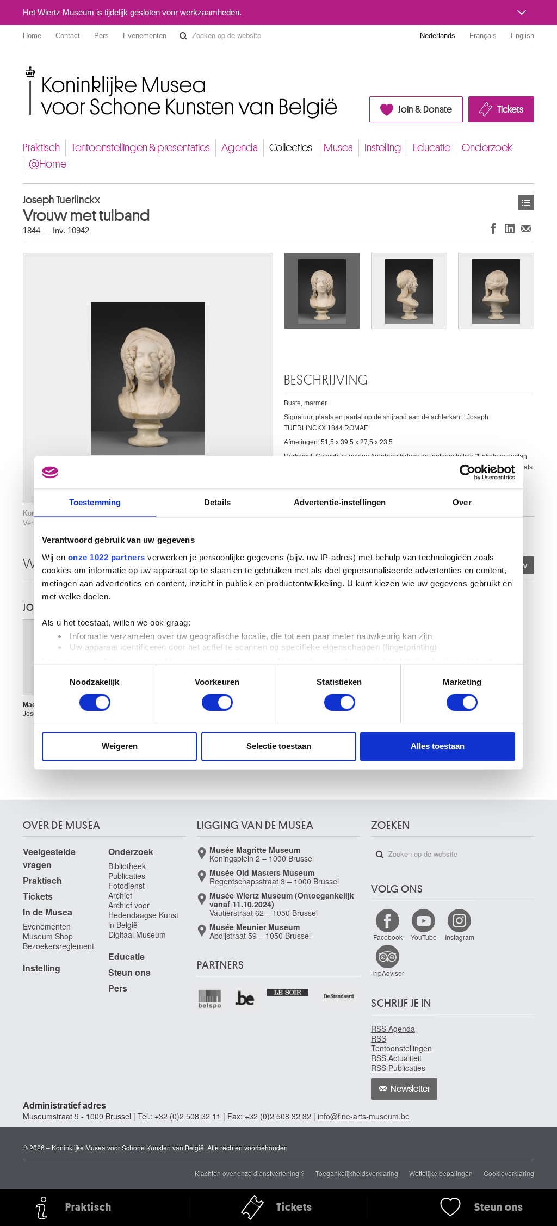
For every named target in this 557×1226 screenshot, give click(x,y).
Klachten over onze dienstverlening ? (250, 1173)
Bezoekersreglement (58, 946)
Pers (101, 36)
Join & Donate (425, 109)
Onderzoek (487, 147)
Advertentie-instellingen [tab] (340, 502)
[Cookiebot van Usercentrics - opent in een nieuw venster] (467, 472)
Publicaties (126, 876)
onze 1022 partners (106, 557)
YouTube (424, 937)
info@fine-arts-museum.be (364, 1116)
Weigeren (120, 746)
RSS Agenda (393, 1028)
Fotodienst (126, 885)
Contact (67, 36)
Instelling (382, 147)
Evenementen (144, 36)
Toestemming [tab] (95, 502)
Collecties (290, 147)
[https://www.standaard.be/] (339, 996)
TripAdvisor (387, 972)
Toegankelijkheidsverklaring (356, 1173)
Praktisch (41, 147)
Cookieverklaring (509, 1173)
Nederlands (437, 36)
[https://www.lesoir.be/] (288, 991)
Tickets (510, 109)
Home (32, 36)
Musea (338, 147)
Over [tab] (462, 502)
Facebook (388, 937)
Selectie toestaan (278, 746)
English (522, 36)
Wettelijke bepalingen (441, 1173)
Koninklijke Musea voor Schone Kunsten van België (25, 70)
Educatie (431, 147)
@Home (47, 164)
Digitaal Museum (137, 934)
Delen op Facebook (493, 228)
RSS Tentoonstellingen (401, 1043)
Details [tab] (217, 502)
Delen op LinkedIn (510, 228)
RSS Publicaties (398, 1068)
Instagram (459, 937)
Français (483, 36)
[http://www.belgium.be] (245, 999)
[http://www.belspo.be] (210, 999)
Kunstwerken (526, 202)
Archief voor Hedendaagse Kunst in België (143, 915)
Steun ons (129, 972)
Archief (120, 895)
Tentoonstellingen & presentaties (140, 147)
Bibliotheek (127, 866)
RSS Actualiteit (396, 1058)
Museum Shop (48, 936)
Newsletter (410, 1089)
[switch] (217, 702)
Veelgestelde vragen (49, 858)
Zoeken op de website (183, 36)
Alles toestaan (438, 746)
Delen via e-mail (526, 228)
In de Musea (47, 912)
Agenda (239, 147)
